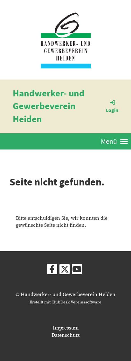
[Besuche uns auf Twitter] (64, 271)
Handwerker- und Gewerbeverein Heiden (49, 106)
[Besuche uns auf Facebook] (52, 271)
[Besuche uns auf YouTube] (77, 271)
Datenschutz (65, 335)
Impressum (66, 328)
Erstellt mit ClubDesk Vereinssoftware (65, 302)
